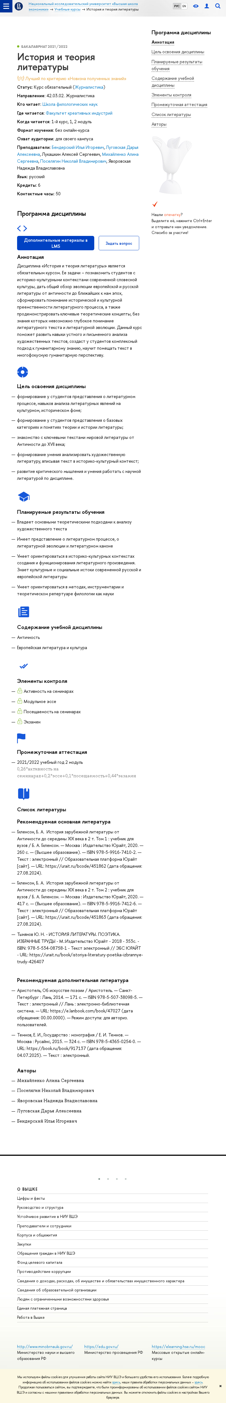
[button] (99, 1178)
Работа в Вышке (31, 1317)
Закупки (24, 1244)
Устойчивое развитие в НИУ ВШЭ (47, 1216)
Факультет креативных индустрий (79, 113)
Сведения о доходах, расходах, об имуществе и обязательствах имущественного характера (100, 1280)
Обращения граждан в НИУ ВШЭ (46, 1253)
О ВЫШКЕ (27, 1189)
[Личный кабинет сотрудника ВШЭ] (207, 6)
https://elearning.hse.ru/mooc (178, 1346)
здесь (116, 1382)
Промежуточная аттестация (179, 104)
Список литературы (171, 114)
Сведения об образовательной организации (56, 1290)
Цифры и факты (31, 1198)
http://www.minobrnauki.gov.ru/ (45, 1346)
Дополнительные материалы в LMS (56, 243)
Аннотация (163, 42)
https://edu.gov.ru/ (101, 1346)
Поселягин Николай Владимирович (73, 161)
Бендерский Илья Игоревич (78, 147)
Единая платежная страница (42, 1308)
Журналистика (89, 87)
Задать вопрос (119, 243)
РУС (177, 6)
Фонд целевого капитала (39, 1262)
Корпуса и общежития (37, 1235)
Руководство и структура (40, 1207)
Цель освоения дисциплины (178, 52)
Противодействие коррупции (44, 1271)
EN (184, 6)
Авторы (159, 124)
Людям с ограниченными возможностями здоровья (63, 1299)
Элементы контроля (171, 95)
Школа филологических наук (70, 104)
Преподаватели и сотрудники (44, 1225)
